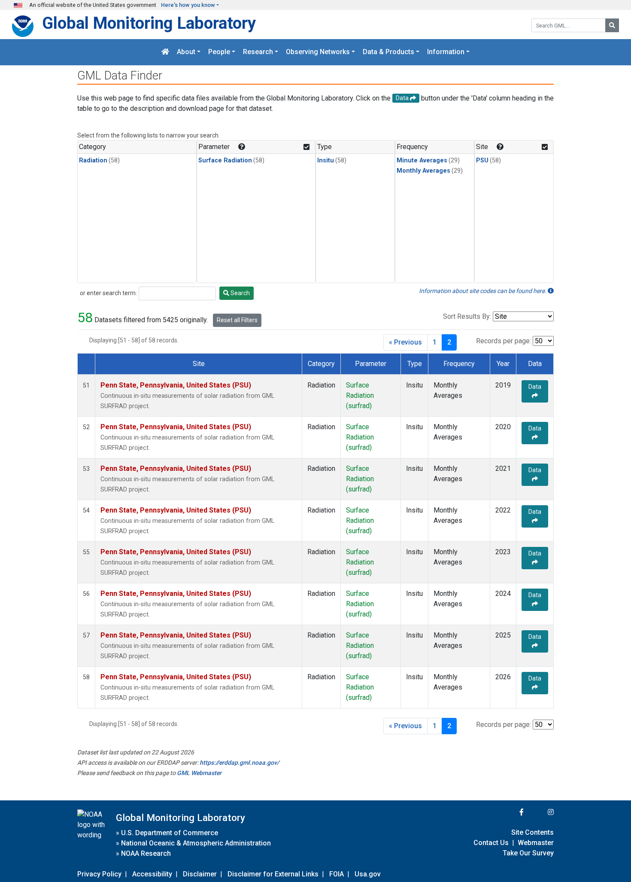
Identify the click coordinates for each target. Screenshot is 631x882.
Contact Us (491, 843)
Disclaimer (200, 874)
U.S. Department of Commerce (169, 833)
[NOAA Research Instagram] (539, 812)
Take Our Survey (528, 853)
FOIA (336, 874)
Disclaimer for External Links (273, 874)
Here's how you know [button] (188, 5)
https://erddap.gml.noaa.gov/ (239, 762)
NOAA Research (146, 853)
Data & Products (388, 52)
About (186, 52)
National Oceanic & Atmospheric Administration (196, 843)
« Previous (405, 342)
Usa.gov (368, 874)
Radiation (93, 160)
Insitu (325, 160)
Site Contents (532, 832)
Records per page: (503, 341)
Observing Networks (318, 52)
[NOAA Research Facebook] (510, 812)
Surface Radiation (225, 160)
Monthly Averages (423, 170)
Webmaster (536, 843)
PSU (482, 160)
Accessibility (152, 874)
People (219, 52)
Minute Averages (422, 160)
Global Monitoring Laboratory (149, 23)
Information (445, 52)
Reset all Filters (237, 320)
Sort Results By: (467, 316)
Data (534, 386)
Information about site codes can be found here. (483, 290)
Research (258, 52)
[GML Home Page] (165, 52)
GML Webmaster (199, 772)
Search (239, 293)
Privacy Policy (99, 874)
